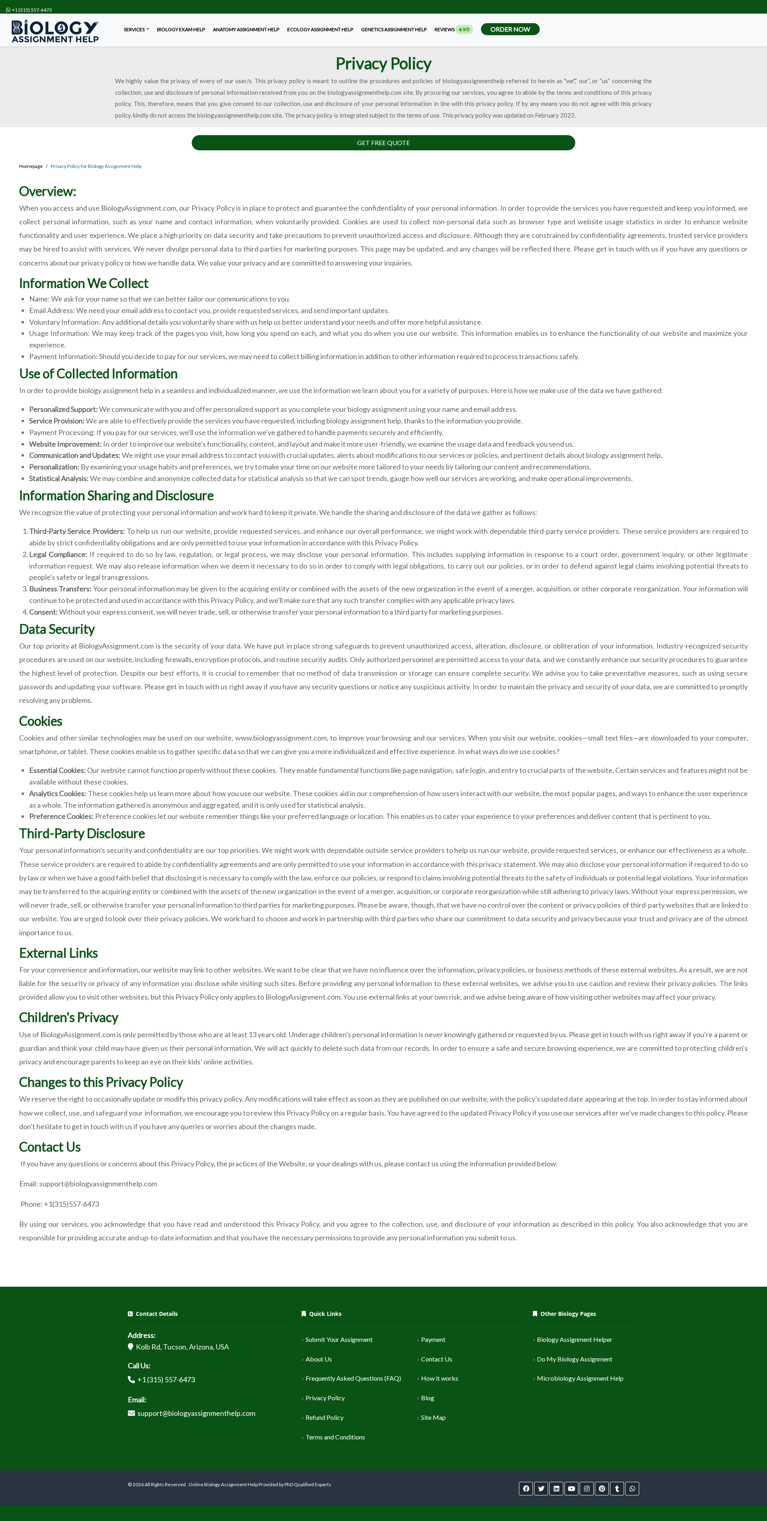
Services (134, 29)
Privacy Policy (325, 1397)
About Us (319, 1359)
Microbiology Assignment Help (580, 1378)
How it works (439, 1378)
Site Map (433, 1417)
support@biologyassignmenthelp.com (196, 1413)
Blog (427, 1397)
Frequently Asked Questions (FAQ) (353, 1378)
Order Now (510, 29)
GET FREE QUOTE (383, 142)
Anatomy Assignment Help (246, 29)
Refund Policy (325, 1417)
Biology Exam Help (181, 29)
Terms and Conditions (335, 1437)
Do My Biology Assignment (574, 1359)
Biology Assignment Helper (574, 1339)
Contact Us (436, 1359)
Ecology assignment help (320, 29)
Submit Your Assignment (339, 1339)
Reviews (452, 29)
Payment (433, 1339)
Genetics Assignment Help (394, 29)
